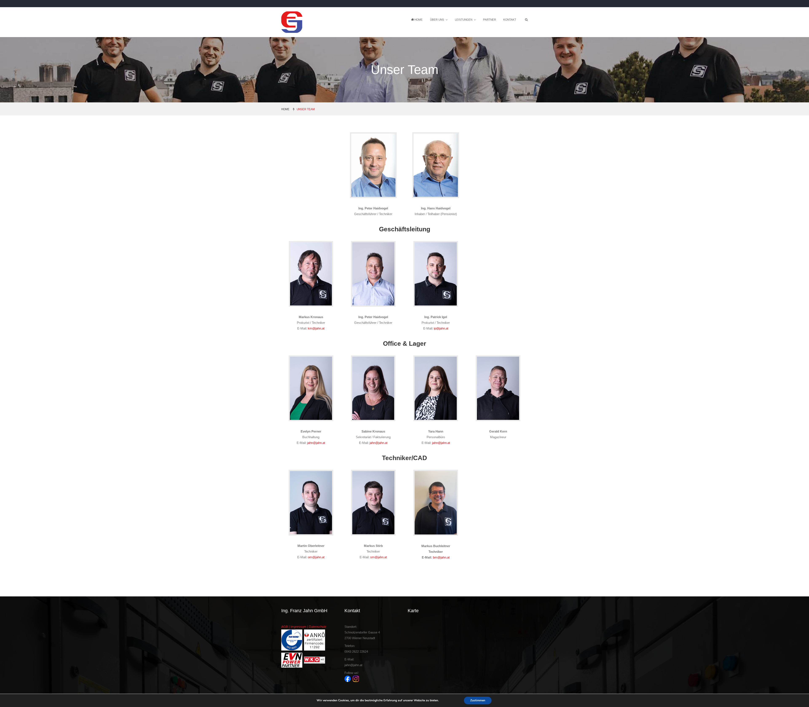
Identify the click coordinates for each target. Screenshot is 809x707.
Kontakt (509, 19)
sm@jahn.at (378, 557)
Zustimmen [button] (477, 700)
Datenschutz (317, 626)
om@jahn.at (316, 557)
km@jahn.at (316, 328)
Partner (489, 19)
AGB (284, 626)
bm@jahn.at (441, 557)
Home (418, 19)
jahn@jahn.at (316, 443)
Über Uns (437, 19)
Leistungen (463, 19)
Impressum (298, 626)
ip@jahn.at (441, 328)
